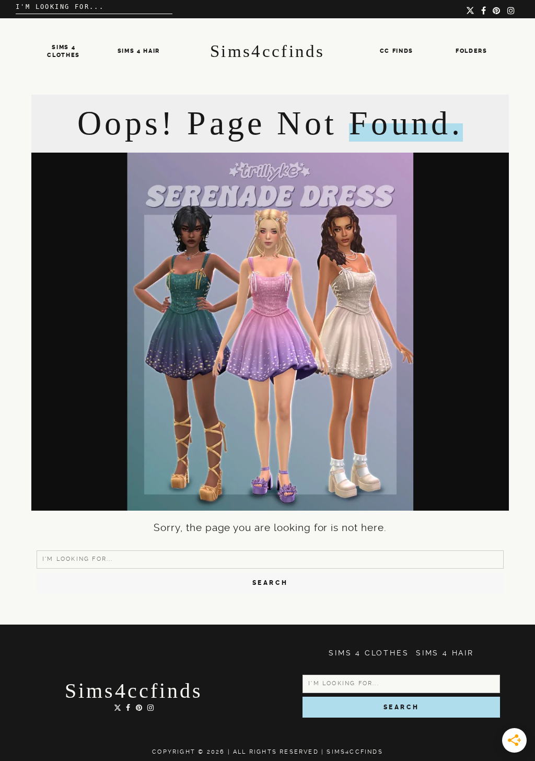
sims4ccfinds (134, 690)
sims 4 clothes (369, 653)
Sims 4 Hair (139, 51)
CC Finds (396, 51)
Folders (471, 51)
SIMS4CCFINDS (354, 751)
